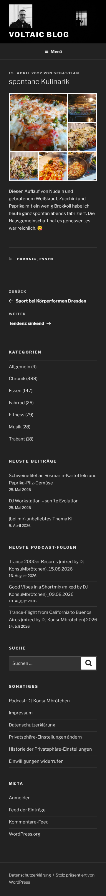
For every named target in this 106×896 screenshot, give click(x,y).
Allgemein (19, 366)
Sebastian (66, 73)
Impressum (21, 713)
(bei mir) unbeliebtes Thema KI (40, 519)
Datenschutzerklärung (32, 725)
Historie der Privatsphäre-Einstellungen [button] (50, 749)
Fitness (16, 414)
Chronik (27, 259)
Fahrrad (17, 402)
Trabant (17, 439)
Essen (46, 259)
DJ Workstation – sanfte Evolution (44, 501)
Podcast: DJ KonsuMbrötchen (39, 700)
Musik (15, 427)
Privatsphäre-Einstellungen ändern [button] (45, 737)
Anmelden (20, 797)
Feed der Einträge (27, 810)
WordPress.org (24, 834)
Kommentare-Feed (29, 822)
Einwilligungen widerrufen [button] (36, 761)
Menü (56, 51)
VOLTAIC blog (39, 34)
